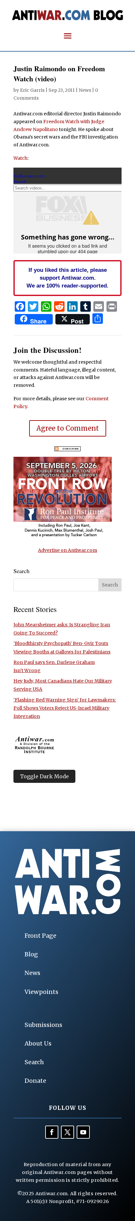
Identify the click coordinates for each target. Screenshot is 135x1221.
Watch (20, 158)
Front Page (40, 935)
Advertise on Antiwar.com (67, 550)
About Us (38, 1043)
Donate (35, 1080)
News (85, 90)
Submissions (43, 1025)
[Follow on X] (67, 1132)
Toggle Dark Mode (44, 776)
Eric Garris (32, 90)
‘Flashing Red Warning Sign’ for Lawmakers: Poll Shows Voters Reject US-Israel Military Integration (64, 708)
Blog (31, 954)
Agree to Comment (67, 428)
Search (34, 1062)
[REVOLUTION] (62, 536)
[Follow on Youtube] (83, 1132)
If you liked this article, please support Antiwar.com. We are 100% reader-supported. (67, 278)
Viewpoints (41, 992)
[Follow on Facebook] (51, 1132)
